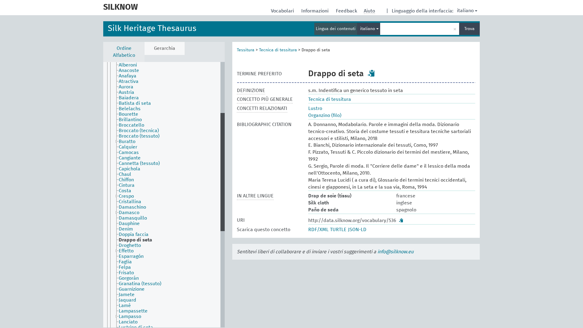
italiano (465, 10)
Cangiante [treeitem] (130, 157)
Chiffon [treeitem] (126, 179)
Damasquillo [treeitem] (133, 218)
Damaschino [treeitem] (132, 207)
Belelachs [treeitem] (130, 108)
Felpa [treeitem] (125, 267)
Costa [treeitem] (125, 190)
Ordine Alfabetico (124, 52)
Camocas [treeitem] (129, 152)
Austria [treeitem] (126, 92)
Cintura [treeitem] (127, 185)
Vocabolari (283, 11)
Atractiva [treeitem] (128, 81)
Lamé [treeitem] (125, 305)
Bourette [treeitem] (128, 114)
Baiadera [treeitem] (129, 97)
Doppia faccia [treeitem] (133, 234)
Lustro (315, 108)
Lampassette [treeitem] (133, 311)
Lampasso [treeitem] (130, 316)
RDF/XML (318, 229)
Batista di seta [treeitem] (135, 103)
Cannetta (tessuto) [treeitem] (139, 163)
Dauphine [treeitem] (129, 223)
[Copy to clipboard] (371, 73)
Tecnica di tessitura (278, 50)
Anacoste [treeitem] (129, 70)
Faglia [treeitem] (125, 261)
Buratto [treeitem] (127, 141)
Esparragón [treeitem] (131, 256)
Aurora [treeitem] (126, 86)
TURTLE (338, 229)
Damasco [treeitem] (129, 212)
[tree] (164, 194)
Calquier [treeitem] (128, 147)
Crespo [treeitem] (126, 196)
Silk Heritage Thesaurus (152, 29)
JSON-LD (357, 229)
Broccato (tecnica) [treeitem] (139, 130)
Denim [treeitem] (126, 229)
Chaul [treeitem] (125, 174)
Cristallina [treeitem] (130, 201)
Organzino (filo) (324, 115)
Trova (469, 29)
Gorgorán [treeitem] (129, 278)
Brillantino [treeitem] (130, 119)
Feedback (347, 11)
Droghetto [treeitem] (130, 245)
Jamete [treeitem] (127, 294)
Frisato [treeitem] (126, 272)
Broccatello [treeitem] (131, 125)
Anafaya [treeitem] (127, 75)
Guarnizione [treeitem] (132, 289)
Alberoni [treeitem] (128, 65)
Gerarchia (164, 48)
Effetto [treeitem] (126, 250)
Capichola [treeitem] (129, 168)
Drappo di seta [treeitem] (135, 239)
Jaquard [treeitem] (127, 300)
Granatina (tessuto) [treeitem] (140, 283)
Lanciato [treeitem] (128, 321)
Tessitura (245, 50)
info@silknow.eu (395, 251)
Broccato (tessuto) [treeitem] (139, 136)
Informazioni (315, 11)
